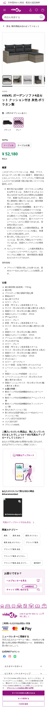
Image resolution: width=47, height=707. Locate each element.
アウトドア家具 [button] (32, 542)
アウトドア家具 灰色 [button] (12, 549)
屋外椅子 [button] (37, 563)
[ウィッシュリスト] (36, 10)
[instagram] (9, 656)
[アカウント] (30, 10)
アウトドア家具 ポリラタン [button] (14, 556)
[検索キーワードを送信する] (41, 17)
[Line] (15, 656)
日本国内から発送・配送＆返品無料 (23, 2)
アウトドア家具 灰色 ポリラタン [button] (16, 563)
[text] (10, 154)
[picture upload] (23, 472)
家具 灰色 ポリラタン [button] (12, 542)
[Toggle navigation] (5, 10)
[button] (8, 125)
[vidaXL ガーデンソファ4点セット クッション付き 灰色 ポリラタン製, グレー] (23, 53)
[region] (23, 691)
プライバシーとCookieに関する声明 (20, 688)
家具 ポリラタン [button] (31, 535)
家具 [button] (5, 535)
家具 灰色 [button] (16, 535)
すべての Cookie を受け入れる (23, 693)
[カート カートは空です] (43, 10)
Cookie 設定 (23, 704)
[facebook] (4, 656)
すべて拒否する (23, 698)
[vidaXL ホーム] (16, 10)
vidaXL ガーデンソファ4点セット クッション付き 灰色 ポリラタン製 (23, 99)
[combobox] (23, 17)
